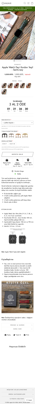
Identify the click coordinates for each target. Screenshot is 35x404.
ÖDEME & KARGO (17, 325)
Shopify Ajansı (26, 402)
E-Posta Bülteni (17, 399)
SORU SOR (17, 329)
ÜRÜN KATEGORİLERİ (17, 394)
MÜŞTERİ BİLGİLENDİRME (17, 390)
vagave (17, 64)
